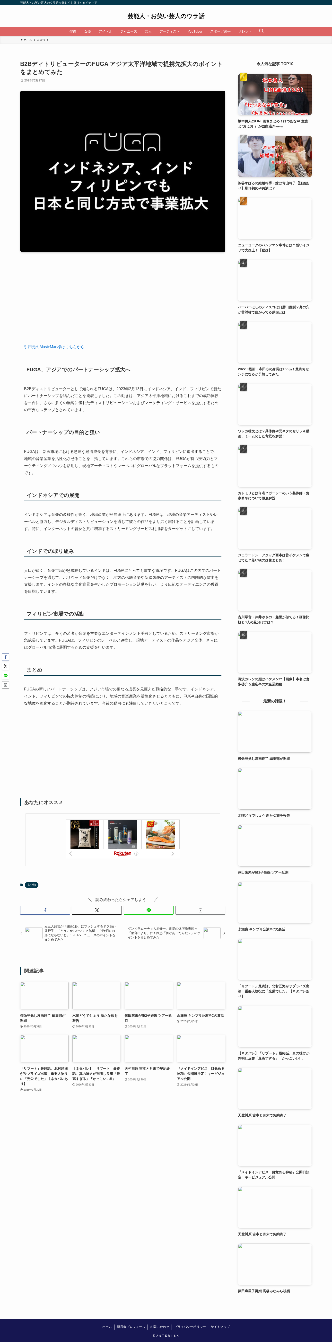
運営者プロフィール (131, 1327)
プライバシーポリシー (190, 1327)
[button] (45, 910)
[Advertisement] (122, 302)
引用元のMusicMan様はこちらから (54, 347)
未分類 (31, 885)
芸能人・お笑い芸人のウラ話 (166, 16)
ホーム (107, 1327)
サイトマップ (220, 1327)
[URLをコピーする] (200, 910)
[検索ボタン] (261, 31)
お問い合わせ (159, 1327)
